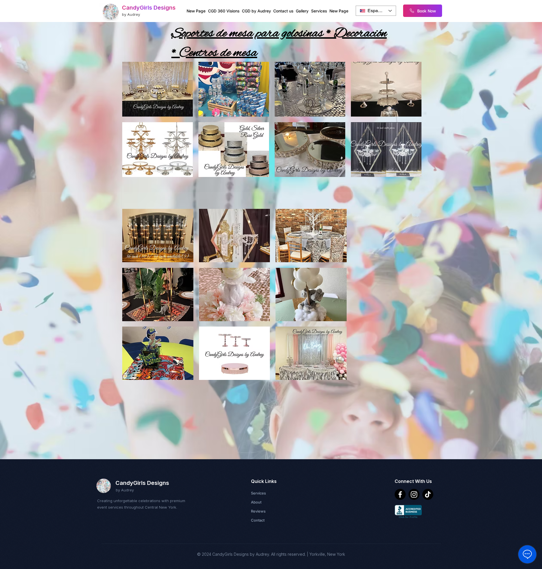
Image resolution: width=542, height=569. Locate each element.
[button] (157, 89)
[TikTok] (427, 494)
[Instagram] (413, 494)
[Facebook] (400, 494)
